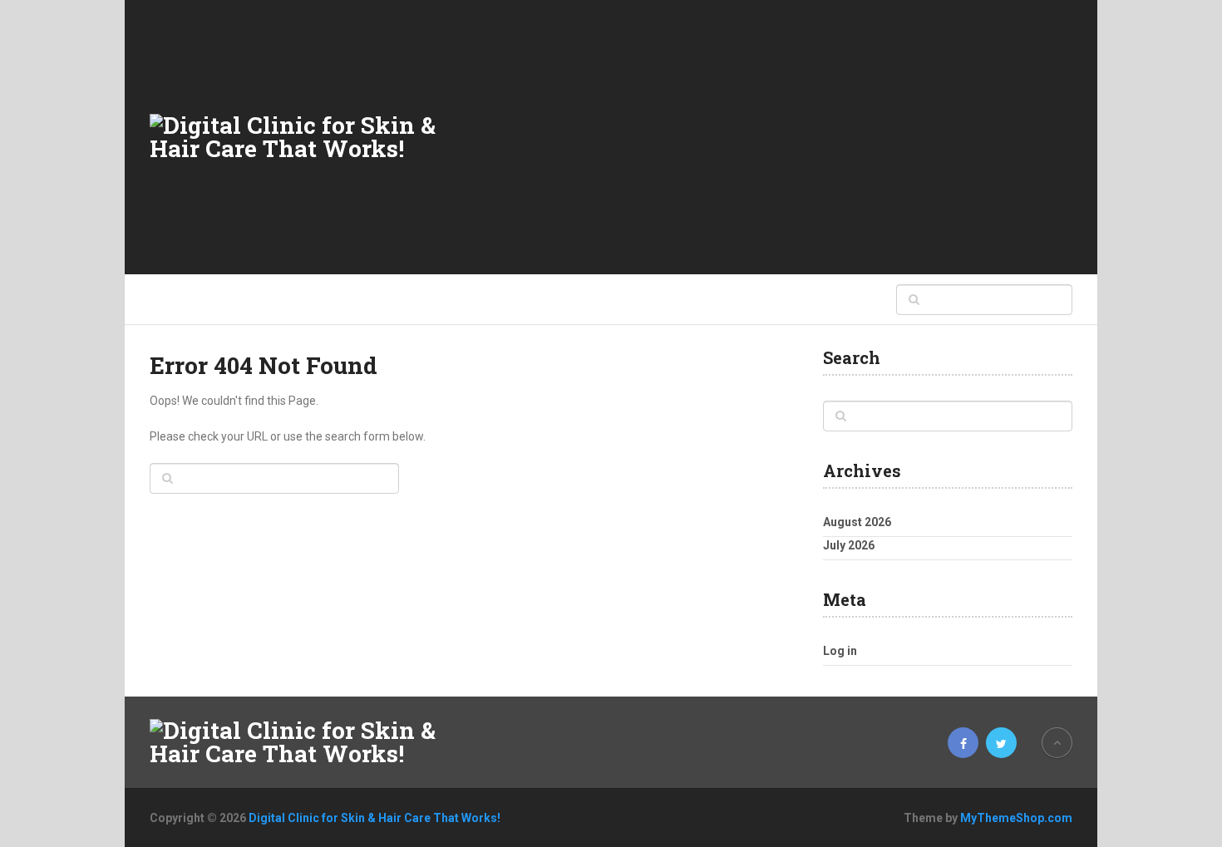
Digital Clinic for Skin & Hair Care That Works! (374, 818)
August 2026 (857, 522)
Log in (840, 650)
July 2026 (849, 545)
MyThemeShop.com (1016, 818)
